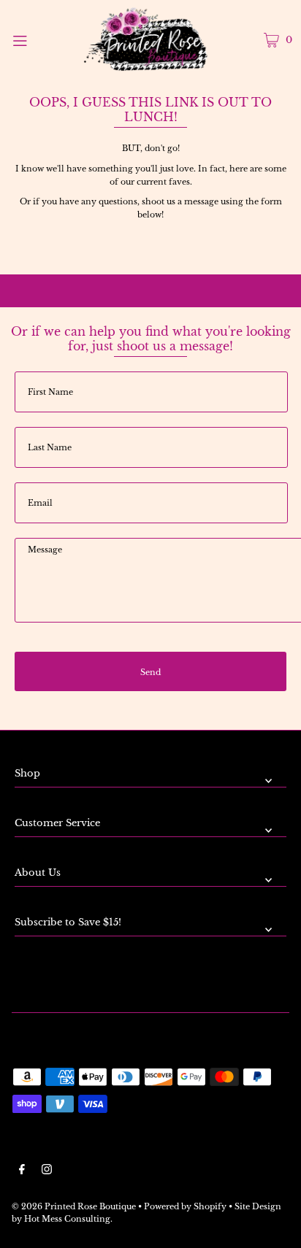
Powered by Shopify (185, 1206)
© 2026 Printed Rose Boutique (74, 1206)
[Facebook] (22, 1171)
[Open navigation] (40, 39)
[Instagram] (47, 1171)
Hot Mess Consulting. (68, 1219)
